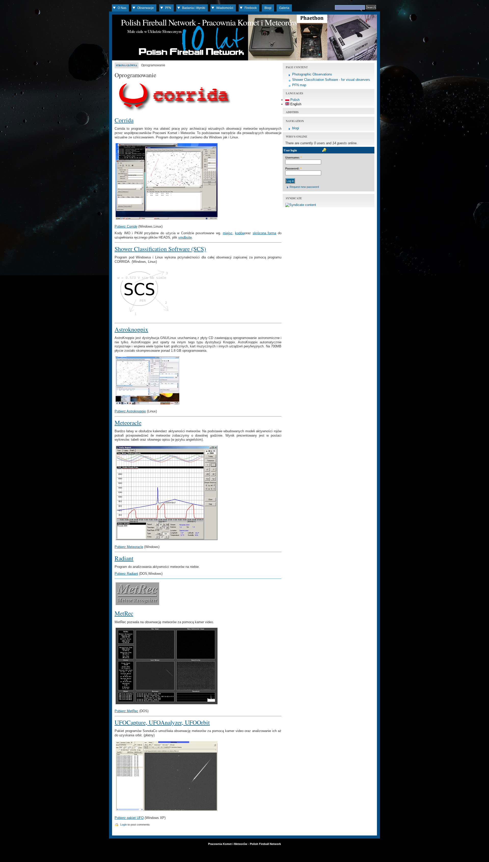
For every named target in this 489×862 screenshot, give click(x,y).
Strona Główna (126, 65)
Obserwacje (145, 8)
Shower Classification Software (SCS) (160, 249)
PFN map (299, 85)
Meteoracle (128, 423)
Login (123, 824)
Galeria (284, 8)
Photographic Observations (312, 74)
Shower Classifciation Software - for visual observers (331, 80)
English (295, 104)
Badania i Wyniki (193, 8)
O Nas (122, 8)
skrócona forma (264, 233)
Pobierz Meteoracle (129, 547)
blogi (295, 128)
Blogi (267, 8)
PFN (168, 8)
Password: (293, 168)
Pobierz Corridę (126, 226)
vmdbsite (185, 237)
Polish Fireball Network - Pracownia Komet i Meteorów (209, 22)
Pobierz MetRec (126, 711)
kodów (239, 233)
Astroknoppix (131, 329)
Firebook (250, 8)
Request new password (304, 186)
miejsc (228, 233)
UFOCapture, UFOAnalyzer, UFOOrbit (162, 722)
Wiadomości (224, 8)
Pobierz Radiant (126, 574)
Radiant (124, 558)
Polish (294, 100)
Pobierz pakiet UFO (129, 818)
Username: (293, 157)
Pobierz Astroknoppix (130, 411)
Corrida (124, 120)
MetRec (124, 613)
